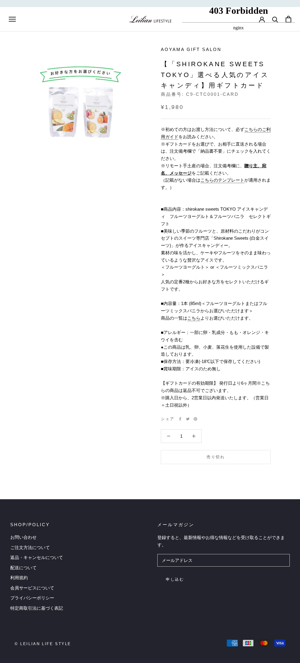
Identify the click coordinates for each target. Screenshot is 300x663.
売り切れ (216, 457)
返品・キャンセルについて (36, 557)
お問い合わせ (23, 537)
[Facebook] (180, 419)
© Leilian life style (43, 644)
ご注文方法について (30, 547)
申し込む (175, 579)
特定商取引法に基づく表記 (36, 608)
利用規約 (19, 577)
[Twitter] (188, 419)
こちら (193, 318)
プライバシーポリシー (32, 597)
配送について (23, 567)
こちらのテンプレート (222, 180)
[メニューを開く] (12, 19)
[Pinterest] (195, 419)
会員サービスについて (32, 587)
